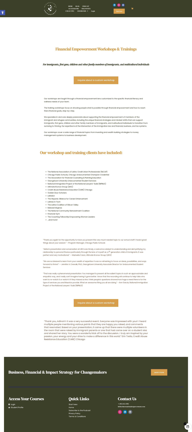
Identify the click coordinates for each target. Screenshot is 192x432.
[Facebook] (123, 5)
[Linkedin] (114, 5)
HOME (70, 6)
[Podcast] (130, 412)
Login (93, 11)
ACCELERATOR (73, 9)
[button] (2, 12)
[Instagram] (118, 5)
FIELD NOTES (86, 9)
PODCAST (85, 6)
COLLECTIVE (69, 11)
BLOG (78, 6)
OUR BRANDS (81, 11)
